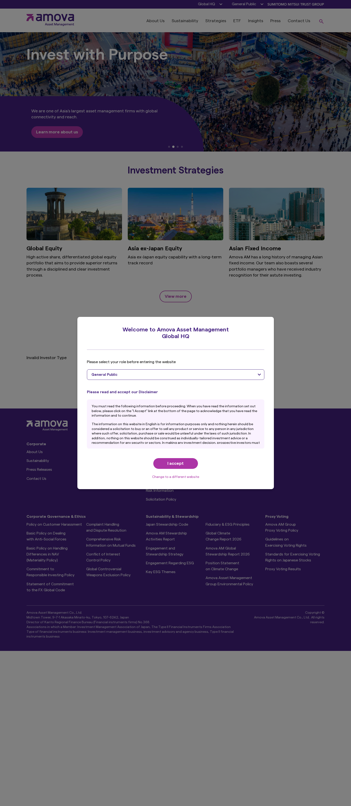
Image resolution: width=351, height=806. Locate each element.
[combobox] (175, 374)
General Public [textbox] (104, 375)
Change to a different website (175, 477)
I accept (175, 463)
